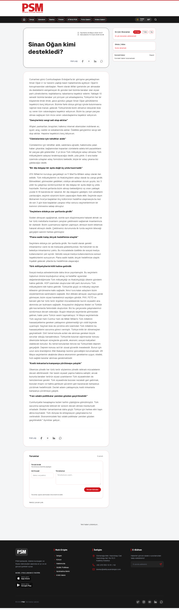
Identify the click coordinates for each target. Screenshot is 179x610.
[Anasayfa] (24, 19)
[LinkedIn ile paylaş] (95, 61)
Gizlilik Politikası (62, 567)
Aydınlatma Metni (63, 571)
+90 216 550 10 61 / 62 (106, 565)
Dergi (31, 19)
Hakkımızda (60, 563)
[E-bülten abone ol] (160, 564)
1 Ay (151, 32)
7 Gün (145, 32)
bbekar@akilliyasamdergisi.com (108, 569)
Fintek (61, 19)
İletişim (59, 556)
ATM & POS (72, 19)
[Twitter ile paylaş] (88, 61)
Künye (58, 560)
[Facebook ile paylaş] (82, 61)
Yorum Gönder (93, 490)
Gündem (41, 19)
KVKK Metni (61, 575)
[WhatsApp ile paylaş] (101, 61)
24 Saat (137, 32)
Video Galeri (100, 19)
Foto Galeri (86, 19)
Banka (51, 19)
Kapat (152, 55)
